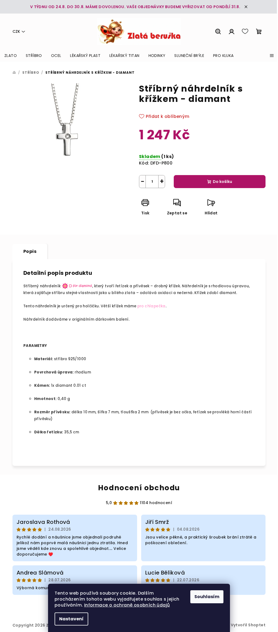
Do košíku (222, 181)
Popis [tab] (29, 251)
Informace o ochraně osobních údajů (127, 605)
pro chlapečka (151, 306)
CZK (16, 31)
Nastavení (71, 619)
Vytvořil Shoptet (248, 625)
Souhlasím (206, 597)
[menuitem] (10, 55)
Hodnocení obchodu (139, 488)
